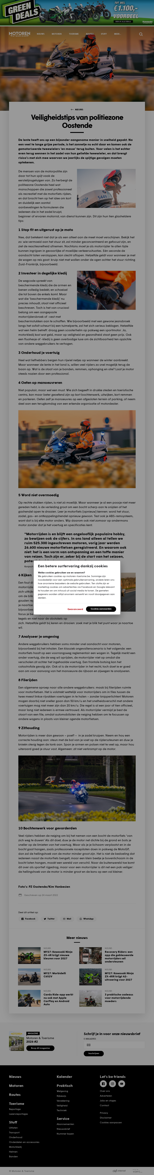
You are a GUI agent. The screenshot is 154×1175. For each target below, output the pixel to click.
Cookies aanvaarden (101, 608)
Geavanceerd (75, 609)
